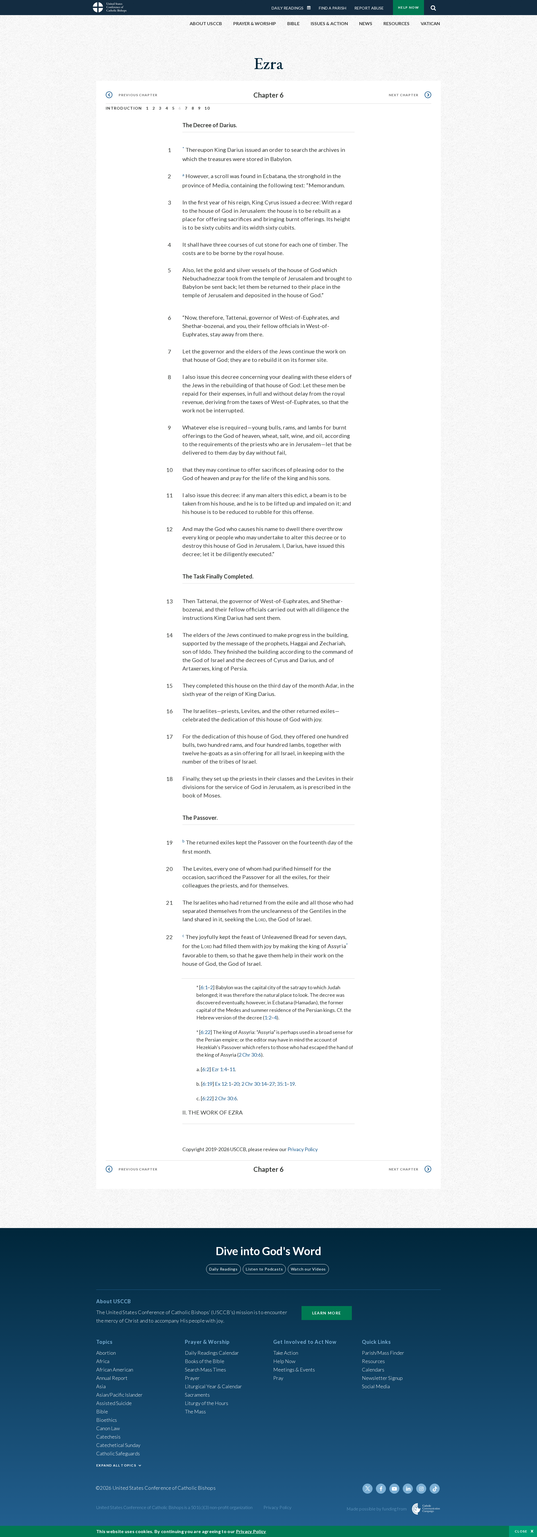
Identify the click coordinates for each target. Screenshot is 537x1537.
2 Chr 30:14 (254, 1084)
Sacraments (197, 1395)
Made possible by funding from (377, 1508)
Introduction (124, 108)
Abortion (106, 1353)
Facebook (381, 1489)
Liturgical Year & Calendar (213, 1386)
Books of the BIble (204, 1361)
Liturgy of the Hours (206, 1403)
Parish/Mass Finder (383, 1353)
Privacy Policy (303, 1149)
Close (521, 1531)
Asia (101, 1386)
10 (207, 108)
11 (232, 1069)
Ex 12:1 (223, 1084)
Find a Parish (332, 8)
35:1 (282, 1084)
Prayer (192, 1378)
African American (114, 1369)
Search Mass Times (205, 1369)
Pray (278, 1378)
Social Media (376, 1386)
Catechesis (108, 1437)
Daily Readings (287, 8)
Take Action (285, 1353)
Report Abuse (369, 8)
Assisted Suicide (114, 1403)
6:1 (204, 987)
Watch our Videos (308, 1269)
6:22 (205, 1032)
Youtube (394, 1489)
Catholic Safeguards (118, 1453)
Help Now (408, 7)
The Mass (195, 1411)
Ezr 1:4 (219, 1069)
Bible (102, 1411)
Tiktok (435, 1489)
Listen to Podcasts (264, 1269)
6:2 (205, 1069)
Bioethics (106, 1420)
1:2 (267, 1017)
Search (433, 6)
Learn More (326, 1313)
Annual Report (112, 1378)
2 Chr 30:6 (250, 1055)
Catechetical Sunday (118, 1445)
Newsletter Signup (382, 1378)
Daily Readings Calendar (311, 8)
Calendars (373, 1369)
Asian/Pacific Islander (119, 1395)
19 (292, 1084)
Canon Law (108, 1428)
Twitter (367, 1489)
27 (272, 1084)
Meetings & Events (294, 1369)
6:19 (207, 1084)
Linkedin (408, 1489)
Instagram (421, 1489)
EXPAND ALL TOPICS (116, 1465)
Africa (102, 1361)
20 (236, 1084)
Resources (373, 1361)
